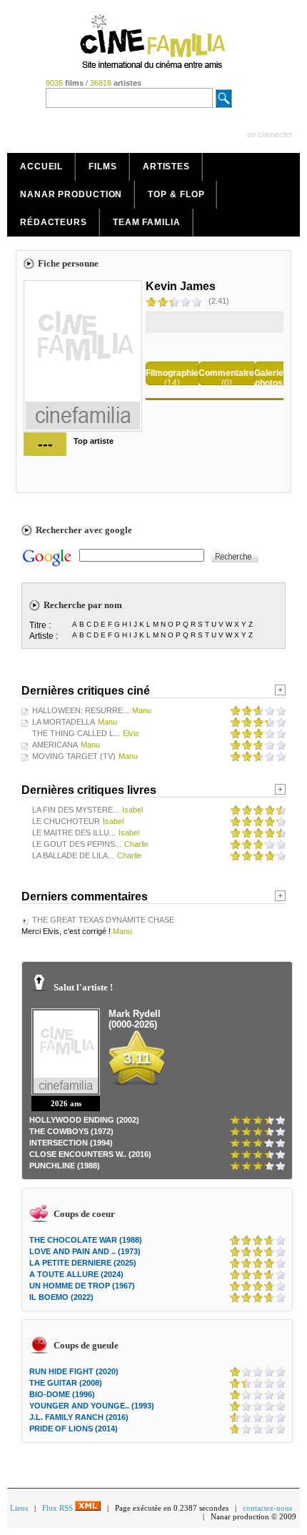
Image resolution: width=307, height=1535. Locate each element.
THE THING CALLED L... (76, 733)
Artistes (166, 167)
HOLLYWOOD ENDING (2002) (84, 1120)
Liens (19, 1508)
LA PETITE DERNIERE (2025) (82, 1262)
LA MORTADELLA (63, 721)
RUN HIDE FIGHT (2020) (74, 1371)
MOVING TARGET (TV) (74, 756)
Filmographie (172, 373)
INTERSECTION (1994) (71, 1142)
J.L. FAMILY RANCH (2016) (79, 1417)
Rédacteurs (53, 222)
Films (103, 167)
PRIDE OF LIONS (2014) (73, 1428)
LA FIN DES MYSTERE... (75, 809)
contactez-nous (267, 1508)
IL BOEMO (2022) (61, 1297)
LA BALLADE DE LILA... (73, 855)
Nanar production (71, 194)
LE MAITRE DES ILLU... (74, 832)
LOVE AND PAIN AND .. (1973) (85, 1251)
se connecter (270, 134)
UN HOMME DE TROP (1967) (82, 1285)
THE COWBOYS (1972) (71, 1131)
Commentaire (226, 373)
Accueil (41, 167)
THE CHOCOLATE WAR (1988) (85, 1240)
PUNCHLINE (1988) (64, 1165)
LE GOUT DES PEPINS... (76, 844)
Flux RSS (58, 1508)
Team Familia (147, 222)
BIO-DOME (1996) (62, 1394)
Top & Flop (176, 194)
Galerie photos (268, 378)
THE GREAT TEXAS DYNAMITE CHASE (103, 919)
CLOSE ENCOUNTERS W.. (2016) (90, 1154)
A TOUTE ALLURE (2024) (76, 1274)
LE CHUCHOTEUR (66, 821)
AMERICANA (55, 744)
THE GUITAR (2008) (65, 1382)
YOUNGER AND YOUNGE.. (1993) (91, 1405)
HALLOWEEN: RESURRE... (80, 710)
